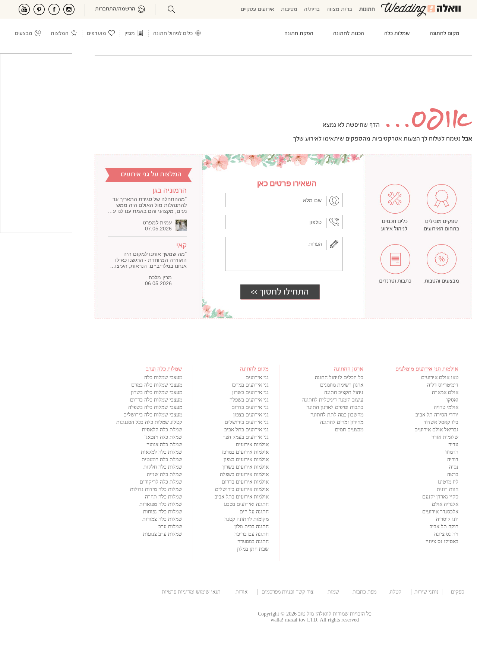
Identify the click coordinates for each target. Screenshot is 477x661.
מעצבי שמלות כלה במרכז (156, 385)
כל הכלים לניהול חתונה (339, 377)
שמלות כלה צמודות (162, 519)
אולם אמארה (445, 392)
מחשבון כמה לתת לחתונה (336, 415)
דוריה (452, 459)
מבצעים (23, 33)
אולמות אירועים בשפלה (244, 474)
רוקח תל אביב (444, 526)
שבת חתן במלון (253, 549)
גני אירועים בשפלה (249, 400)
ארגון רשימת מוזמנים (341, 385)
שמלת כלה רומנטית (162, 459)
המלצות (60, 33)
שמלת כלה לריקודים (161, 482)
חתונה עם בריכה (251, 534)
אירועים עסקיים (257, 9)
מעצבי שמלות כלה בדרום (156, 400)
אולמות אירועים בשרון (245, 467)
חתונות (367, 9)
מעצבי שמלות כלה (163, 377)
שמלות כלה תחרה (163, 497)
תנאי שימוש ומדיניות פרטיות (191, 592)
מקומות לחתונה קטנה (246, 519)
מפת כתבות (364, 592)
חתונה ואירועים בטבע (246, 504)
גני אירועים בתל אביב (246, 429)
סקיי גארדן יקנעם (440, 497)
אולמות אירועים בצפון (246, 459)
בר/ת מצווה (339, 9)
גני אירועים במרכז (250, 385)
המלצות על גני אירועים (151, 174)
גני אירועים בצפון (251, 415)
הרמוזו (451, 452)
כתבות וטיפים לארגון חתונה (334, 407)
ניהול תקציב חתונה (343, 392)
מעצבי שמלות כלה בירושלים (152, 415)
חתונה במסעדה (253, 541)
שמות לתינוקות (333, 592)
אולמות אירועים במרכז (245, 452)
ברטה (452, 474)
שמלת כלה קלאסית (162, 429)
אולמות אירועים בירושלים (242, 489)
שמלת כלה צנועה (164, 444)
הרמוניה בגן (169, 190)
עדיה (453, 444)
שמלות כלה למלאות (161, 452)
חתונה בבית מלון (251, 526)
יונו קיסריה (447, 519)
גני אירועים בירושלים (247, 422)
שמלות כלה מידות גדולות (156, 489)
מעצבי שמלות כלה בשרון (156, 392)
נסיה (453, 467)
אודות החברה (241, 592)
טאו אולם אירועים (439, 377)
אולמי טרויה (446, 407)
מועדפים (96, 33)
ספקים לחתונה (457, 592)
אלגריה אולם (445, 504)
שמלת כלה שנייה (164, 474)
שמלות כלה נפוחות (162, 511)
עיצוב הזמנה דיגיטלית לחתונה (332, 400)
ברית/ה (312, 9)
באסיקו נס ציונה (442, 541)
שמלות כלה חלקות (162, 467)
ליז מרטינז (448, 482)
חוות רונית (447, 489)
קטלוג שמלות (395, 592)
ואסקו (452, 400)
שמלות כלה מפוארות (160, 504)
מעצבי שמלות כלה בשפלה (155, 407)
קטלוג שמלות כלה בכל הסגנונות (149, 422)
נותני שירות (426, 592)
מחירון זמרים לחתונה (341, 422)
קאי (181, 245)
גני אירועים (257, 377)
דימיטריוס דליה (442, 385)
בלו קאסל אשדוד (441, 422)
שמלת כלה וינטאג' (163, 437)
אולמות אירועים (252, 444)
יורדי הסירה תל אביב (437, 415)
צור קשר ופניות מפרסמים (287, 592)
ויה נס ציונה (446, 534)
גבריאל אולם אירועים (436, 429)
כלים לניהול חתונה (173, 33)
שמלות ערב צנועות (162, 534)
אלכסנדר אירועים (440, 511)
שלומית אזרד (445, 437)
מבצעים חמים (349, 429)
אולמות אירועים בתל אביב (242, 497)
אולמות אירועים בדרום (245, 482)
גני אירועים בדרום (250, 407)
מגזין (129, 33)
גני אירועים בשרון (250, 392)
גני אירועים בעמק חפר (246, 437)
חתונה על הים (254, 511)
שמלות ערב (170, 526)
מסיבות (289, 9)
